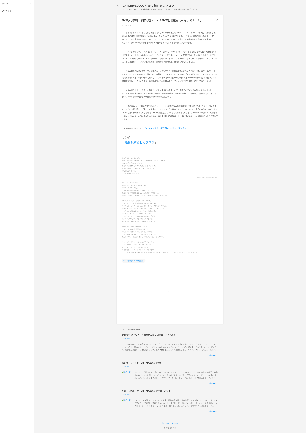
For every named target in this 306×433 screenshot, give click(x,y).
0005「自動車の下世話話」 (133, 261)
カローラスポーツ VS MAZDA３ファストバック (146, 391)
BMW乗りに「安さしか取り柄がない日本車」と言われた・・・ (152, 335)
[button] (217, 20)
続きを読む (213, 355)
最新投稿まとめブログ (139, 142)
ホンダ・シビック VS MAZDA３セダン (142, 363)
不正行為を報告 (170, 428)
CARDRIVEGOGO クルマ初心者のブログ (148, 5)
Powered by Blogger (170, 423)
